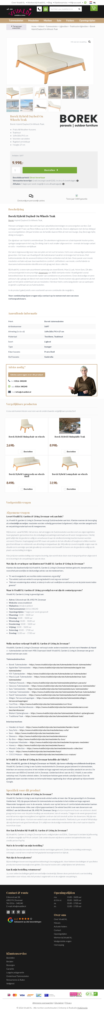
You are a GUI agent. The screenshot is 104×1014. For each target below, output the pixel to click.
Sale (59, 20)
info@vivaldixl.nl (19, 906)
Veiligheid (10, 983)
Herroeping (59, 945)
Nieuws (57, 923)
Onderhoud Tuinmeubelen (17, 976)
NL (94, 2)
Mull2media (82, 1008)
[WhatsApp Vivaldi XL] (45, 9)
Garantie (10, 969)
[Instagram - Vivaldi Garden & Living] (8, 912)
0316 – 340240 (16, 903)
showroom (43, 272)
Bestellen (49, 170)
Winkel (41, 26)
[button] (89, 42)
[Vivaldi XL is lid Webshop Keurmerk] (76, 994)
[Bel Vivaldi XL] (39, 9)
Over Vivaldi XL (18, 2)
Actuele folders (60, 926)
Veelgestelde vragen (62, 941)
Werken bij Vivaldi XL (36, 2)
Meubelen (33, 20)
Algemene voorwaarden (42, 1003)
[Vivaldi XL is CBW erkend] (92, 993)
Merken (48, 20)
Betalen (9, 961)
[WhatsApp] (85, 2)
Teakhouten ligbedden (79, 26)
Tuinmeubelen (16, 20)
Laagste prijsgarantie (15, 972)
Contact (57, 930)
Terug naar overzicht (17, 27)
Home (33, 26)
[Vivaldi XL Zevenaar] (19, 11)
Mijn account (75, 2)
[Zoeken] (79, 9)
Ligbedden (63, 26)
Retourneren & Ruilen (15, 980)
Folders (70, 20)
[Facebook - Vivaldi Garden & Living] (13, 912)
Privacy (68, 1003)
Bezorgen (10, 965)
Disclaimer (59, 1003)
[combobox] (93, 2)
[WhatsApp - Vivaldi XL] (23, 912)
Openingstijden (87, 20)
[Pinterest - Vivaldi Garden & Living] (18, 912)
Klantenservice (60, 2)
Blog (50, 2)
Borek (11, 220)
